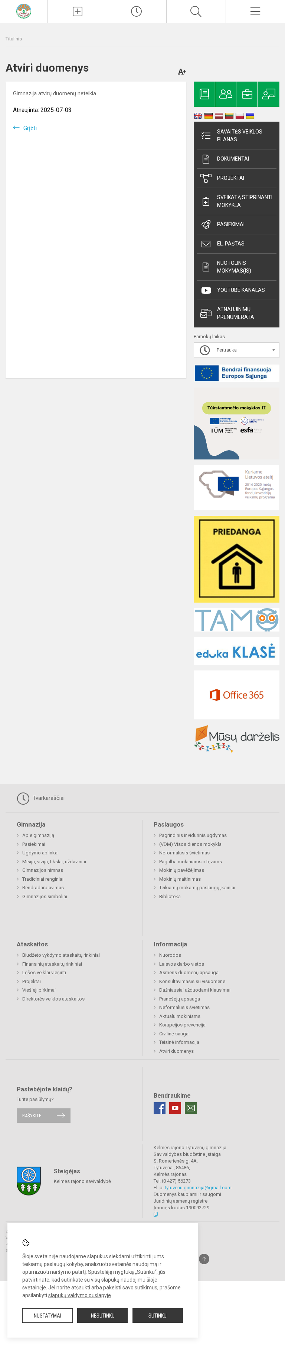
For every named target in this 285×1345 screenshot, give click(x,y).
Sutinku (157, 1316)
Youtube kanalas (241, 290)
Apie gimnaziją (38, 835)
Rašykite (31, 1115)
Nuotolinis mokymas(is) (234, 267)
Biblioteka (170, 896)
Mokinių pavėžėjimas (181, 870)
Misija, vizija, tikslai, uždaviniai (54, 861)
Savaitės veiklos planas (239, 135)
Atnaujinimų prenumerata (235, 313)
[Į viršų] (204, 1259)
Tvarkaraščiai (48, 798)
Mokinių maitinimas (180, 879)
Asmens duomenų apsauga (189, 972)
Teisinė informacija (179, 1042)
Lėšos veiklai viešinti (44, 972)
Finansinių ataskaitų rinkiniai (52, 964)
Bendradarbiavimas (43, 887)
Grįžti (30, 128)
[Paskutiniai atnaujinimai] (136, 11)
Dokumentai (233, 159)
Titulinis (14, 39)
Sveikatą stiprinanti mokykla (244, 201)
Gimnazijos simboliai (44, 896)
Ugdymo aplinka (40, 853)
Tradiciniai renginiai (42, 879)
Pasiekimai (231, 224)
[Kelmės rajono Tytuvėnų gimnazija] (23, 10)
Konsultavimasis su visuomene (192, 981)
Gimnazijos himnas (42, 870)
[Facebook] (160, 1108)
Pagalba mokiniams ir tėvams (190, 861)
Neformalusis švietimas (184, 853)
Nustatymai (47, 1316)
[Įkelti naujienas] (77, 11)
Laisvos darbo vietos (181, 964)
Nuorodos (170, 955)
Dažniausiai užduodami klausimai (194, 990)
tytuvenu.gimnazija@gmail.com (198, 1187)
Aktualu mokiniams (179, 1016)
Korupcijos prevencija (182, 1025)
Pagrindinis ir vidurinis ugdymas (193, 835)
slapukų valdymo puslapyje (79, 1295)
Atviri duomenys (176, 1051)
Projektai (230, 178)
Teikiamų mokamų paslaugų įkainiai (197, 887)
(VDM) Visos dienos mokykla (190, 844)
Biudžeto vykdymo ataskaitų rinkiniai (61, 955)
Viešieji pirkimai (39, 990)
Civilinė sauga (174, 1033)
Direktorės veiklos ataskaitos (53, 999)
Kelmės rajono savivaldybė (82, 1181)
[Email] (191, 1108)
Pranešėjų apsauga (179, 999)
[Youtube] (175, 1108)
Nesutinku (103, 1316)
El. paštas (231, 244)
